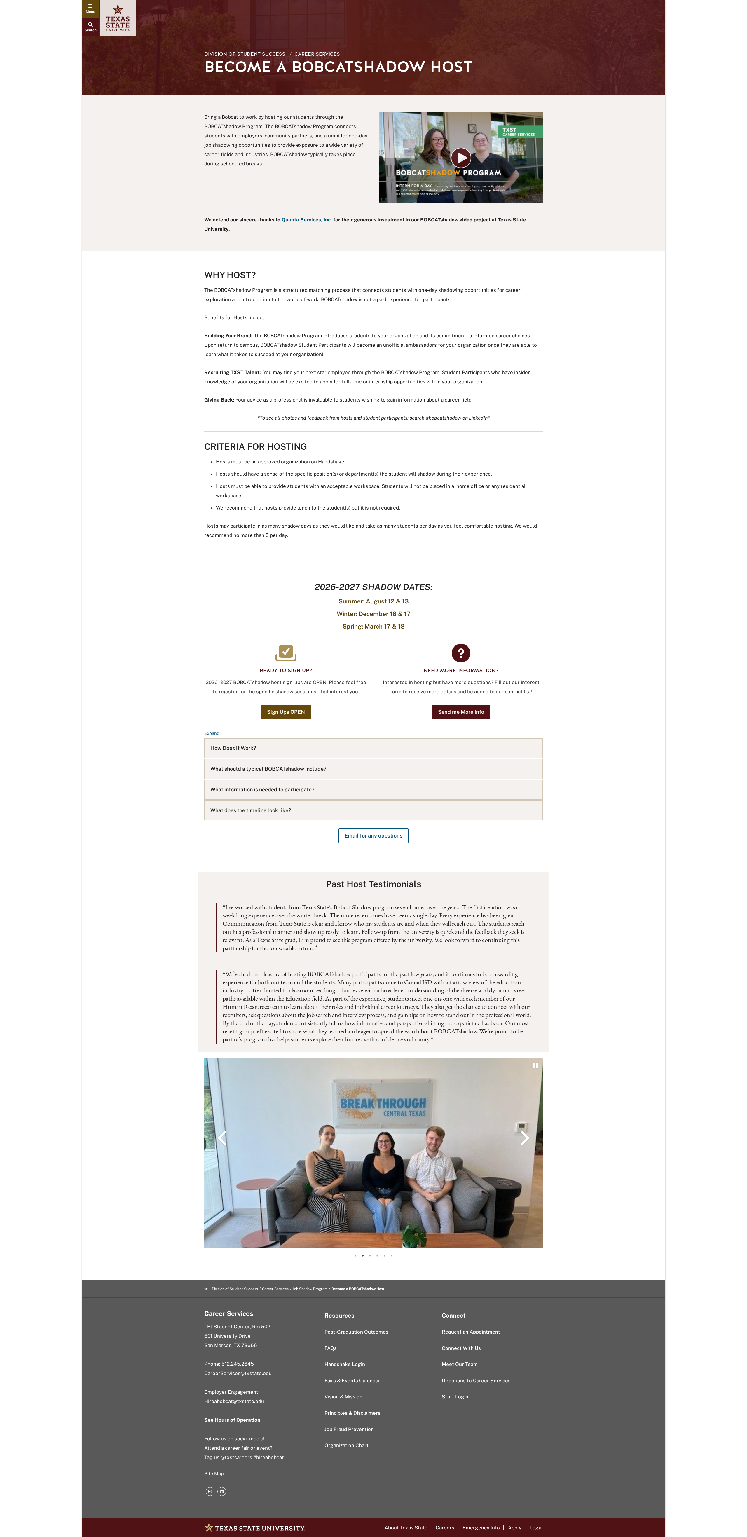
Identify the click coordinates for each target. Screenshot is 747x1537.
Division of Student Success (244, 54)
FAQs (330, 1348)
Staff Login (455, 1397)
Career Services (317, 54)
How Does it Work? (233, 748)
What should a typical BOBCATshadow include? (268, 769)
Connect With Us (461, 1348)
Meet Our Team (460, 1364)
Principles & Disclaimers (352, 1413)
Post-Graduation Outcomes (356, 1332)
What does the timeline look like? (250, 810)
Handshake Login (344, 1364)
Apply (514, 1528)
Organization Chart (346, 1445)
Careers (445, 1528)
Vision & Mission (343, 1397)
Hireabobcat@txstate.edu (234, 1401)
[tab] (355, 1256)
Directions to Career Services (476, 1381)
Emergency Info (481, 1528)
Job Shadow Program (310, 1289)
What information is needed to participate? (262, 789)
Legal (536, 1528)
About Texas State (406, 1528)
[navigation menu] (90, 9)
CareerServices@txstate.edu (238, 1373)
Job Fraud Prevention (349, 1429)
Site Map (214, 1473)
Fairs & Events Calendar (352, 1381)
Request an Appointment (471, 1332)
